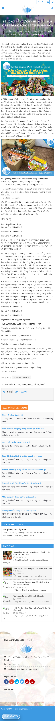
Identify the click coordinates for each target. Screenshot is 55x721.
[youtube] (47, 2)
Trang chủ (7, 31)
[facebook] (38, 2)
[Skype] (16, 681)
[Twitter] (22, 681)
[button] (52, 7)
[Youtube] (27, 681)
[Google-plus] (11, 681)
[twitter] (52, 2)
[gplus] (43, 2)
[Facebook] (6, 681)
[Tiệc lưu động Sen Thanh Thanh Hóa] (28, 9)
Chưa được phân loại (22, 31)
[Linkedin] (32, 681)
